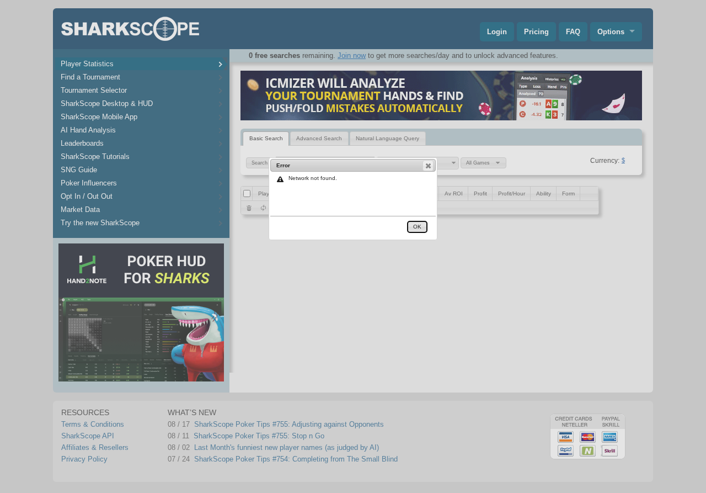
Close (428, 165)
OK (417, 227)
